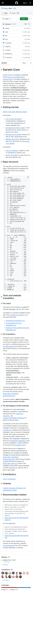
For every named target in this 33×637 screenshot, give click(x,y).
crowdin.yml (8, 57)
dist (6, 35)
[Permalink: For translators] (1, 334)
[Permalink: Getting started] (1, 107)
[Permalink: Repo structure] (1, 161)
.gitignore (8, 46)
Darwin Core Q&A (11, 155)
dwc (10, 8)
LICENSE (7, 50)
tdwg (5, 8)
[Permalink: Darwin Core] (1, 69)
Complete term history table (15, 128)
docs (6, 39)
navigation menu (20, 445)
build (6, 32)
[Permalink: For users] (1, 303)
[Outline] (30, 62)
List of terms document (13, 119)
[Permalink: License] (1, 483)
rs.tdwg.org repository (17, 315)
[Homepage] (16, 2)
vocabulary (8, 43)
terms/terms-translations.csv (15, 320)
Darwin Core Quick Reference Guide (15, 112)
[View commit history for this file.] (28, 24)
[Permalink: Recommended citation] (1, 494)
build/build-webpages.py (18, 441)
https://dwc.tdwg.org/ (10, 463)
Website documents (12, 139)
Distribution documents (13, 134)
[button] (28, 177)
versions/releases (8, 545)
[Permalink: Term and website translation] (1, 297)
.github (7, 28)
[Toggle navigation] (2, 2)
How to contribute (12, 150)
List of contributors (9, 479)
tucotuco (8, 24)
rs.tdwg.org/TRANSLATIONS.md (13, 418)
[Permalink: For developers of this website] (1, 405)
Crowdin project (8, 346)
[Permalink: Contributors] (1, 474)
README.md (8, 54)
